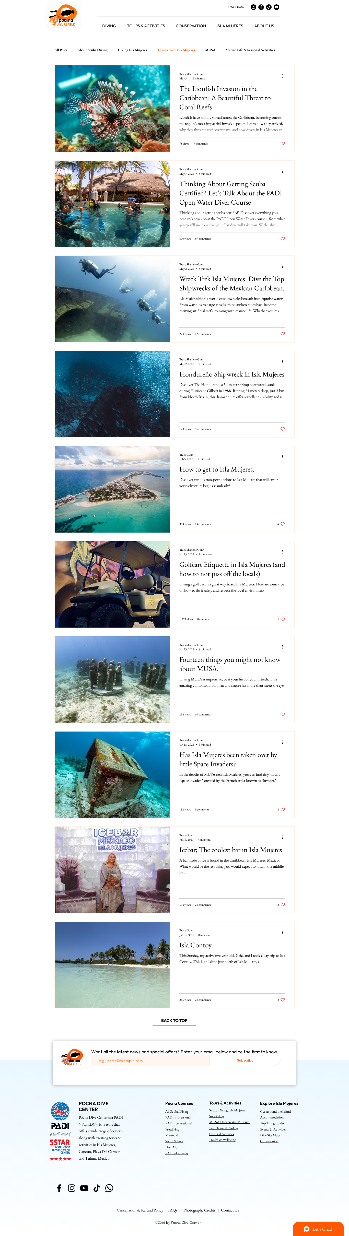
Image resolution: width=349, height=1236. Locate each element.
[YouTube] (276, 7)
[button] (109, 26)
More (230, 50)
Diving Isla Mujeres (132, 50)
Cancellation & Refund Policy (140, 1210)
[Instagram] (253, 7)
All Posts (60, 50)
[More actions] (284, 76)
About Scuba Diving (92, 50)
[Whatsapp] (109, 1188)
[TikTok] (269, 7)
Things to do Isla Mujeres (176, 50)
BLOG (240, 6)
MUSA (210, 50)
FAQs (231, 6)
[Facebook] (261, 7)
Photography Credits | (202, 1210)
